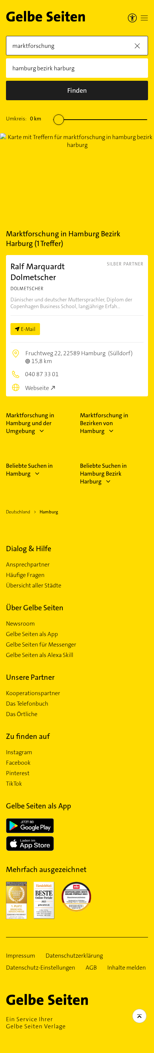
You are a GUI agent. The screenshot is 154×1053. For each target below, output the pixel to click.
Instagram (19, 752)
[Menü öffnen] (144, 18)
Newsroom (20, 623)
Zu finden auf (28, 736)
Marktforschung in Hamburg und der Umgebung (30, 423)
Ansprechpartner (28, 564)
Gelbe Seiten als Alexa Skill (39, 655)
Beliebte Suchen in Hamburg (29, 470)
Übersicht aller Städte (33, 585)
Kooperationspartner (33, 693)
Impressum (20, 956)
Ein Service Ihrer (36, 1023)
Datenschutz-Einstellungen (40, 967)
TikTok (14, 784)
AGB (91, 967)
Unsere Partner (30, 677)
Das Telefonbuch (27, 703)
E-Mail (28, 329)
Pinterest (18, 773)
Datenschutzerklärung (74, 956)
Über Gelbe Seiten (35, 608)
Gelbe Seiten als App (32, 634)
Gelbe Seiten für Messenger (41, 644)
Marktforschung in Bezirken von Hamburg (104, 423)
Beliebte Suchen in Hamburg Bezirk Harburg (103, 473)
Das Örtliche (21, 714)
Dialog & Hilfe (28, 548)
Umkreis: (23, 118)
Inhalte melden (126, 967)
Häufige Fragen (25, 575)
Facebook (18, 763)
